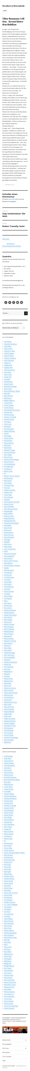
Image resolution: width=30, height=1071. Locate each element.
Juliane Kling (8, 547)
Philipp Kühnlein (9, 966)
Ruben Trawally (8, 690)
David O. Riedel (8, 813)
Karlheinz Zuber (9, 876)
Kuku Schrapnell (9, 570)
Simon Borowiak (9, 707)
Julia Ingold (7, 872)
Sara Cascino (8, 973)
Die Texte (5, 1048)
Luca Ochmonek (9, 914)
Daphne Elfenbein (9, 431)
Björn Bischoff (8, 396)
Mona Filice (7, 942)
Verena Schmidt (8, 735)
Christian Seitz (8, 803)
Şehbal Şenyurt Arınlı (10, 702)
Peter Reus (7, 669)
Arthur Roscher (8, 773)
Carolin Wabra (8, 403)
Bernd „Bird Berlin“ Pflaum (12, 391)
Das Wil (6, 434)
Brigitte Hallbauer (9, 401)
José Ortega (7, 865)
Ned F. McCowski (9, 655)
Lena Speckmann (9, 577)
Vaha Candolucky (9, 997)
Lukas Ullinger (8, 596)
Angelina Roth (8, 368)
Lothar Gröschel (9, 591)
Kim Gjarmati (8, 898)
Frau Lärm (7, 488)
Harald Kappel (8, 511)
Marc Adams (7, 603)
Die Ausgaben (7, 1044)
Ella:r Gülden (8, 455)
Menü (5, 11)
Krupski (6, 568)
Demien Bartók (8, 438)
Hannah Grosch (8, 504)
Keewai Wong (8, 895)
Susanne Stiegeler (9, 723)
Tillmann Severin (9, 987)
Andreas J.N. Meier (9, 351)
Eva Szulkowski (8, 467)
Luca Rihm (7, 594)
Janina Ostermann (9, 860)
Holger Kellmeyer (9, 518)
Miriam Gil (7, 646)
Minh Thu (7, 940)
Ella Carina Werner (9, 452)
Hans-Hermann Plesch (11, 509)
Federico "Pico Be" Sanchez (12, 476)
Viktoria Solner (8, 1004)
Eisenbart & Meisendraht (13, 6)
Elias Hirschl (8, 448)
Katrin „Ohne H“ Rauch (11, 561)
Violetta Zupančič (9, 1008)
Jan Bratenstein (8, 533)
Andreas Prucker (9, 356)
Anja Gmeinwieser (9, 370)
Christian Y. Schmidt (10, 417)
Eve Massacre (8, 469)
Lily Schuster (8, 584)
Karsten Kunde (8, 881)
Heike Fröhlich (8, 514)
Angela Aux (7, 363)
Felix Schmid (8, 481)
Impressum (6, 239)
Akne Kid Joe (8, 342)
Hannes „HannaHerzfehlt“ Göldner (14, 853)
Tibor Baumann (8, 728)
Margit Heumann (9, 613)
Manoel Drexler (8, 921)
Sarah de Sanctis (9, 698)
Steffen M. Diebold (9, 719)
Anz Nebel (7, 379)
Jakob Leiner (8, 530)
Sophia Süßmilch (9, 712)
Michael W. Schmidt (10, 641)
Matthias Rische (9, 632)
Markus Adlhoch (9, 931)
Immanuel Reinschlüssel (11, 523)
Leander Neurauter (9, 902)
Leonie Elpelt (8, 582)
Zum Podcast (6, 1056)
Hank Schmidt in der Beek (11, 502)
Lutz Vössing (8, 599)
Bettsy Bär (7, 394)
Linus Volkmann (9, 587)
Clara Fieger (7, 422)
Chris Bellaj (7, 792)
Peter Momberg (8, 667)
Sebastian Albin (8, 975)
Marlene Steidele (9, 624)
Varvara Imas (8, 999)
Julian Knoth (8, 544)
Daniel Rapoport (9, 429)
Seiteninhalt (6, 1040)
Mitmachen (6, 1052)
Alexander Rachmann (10, 344)
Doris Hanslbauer (9, 825)
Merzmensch (8, 636)
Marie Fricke (8, 928)
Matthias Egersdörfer (10, 933)
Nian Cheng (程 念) (9, 657)
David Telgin (7, 436)
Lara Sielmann (8, 900)
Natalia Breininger (9, 653)
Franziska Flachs (9, 485)
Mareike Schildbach (10, 610)
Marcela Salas (8, 606)
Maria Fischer (8, 617)
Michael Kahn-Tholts (10, 938)
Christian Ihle (8, 412)
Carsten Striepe (8, 408)
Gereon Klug (8, 495)
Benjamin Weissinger (10, 386)
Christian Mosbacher (10, 796)
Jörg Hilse (7, 542)
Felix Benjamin (8, 478)
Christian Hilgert (9, 794)
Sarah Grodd (8, 700)
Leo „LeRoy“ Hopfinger (11, 905)
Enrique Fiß (7, 829)
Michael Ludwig (8, 639)
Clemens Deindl (9, 808)
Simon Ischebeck (9, 709)
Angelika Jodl (8, 365)
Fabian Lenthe (8, 471)
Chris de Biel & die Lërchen (12, 410)
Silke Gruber (8, 705)
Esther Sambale (8, 832)
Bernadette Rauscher (10, 777)
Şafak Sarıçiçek (8, 695)
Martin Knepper (9, 627)
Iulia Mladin (7, 525)
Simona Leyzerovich (10, 982)
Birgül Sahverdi (8, 784)
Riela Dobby (7, 683)
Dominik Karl (8, 822)
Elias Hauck (7, 445)
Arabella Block (8, 382)
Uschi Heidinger (9, 731)
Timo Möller (7, 989)
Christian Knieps (9, 415)
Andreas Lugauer (9, 353)
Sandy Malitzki (8, 971)
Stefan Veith (7, 716)
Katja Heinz (7, 890)
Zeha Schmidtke (9, 740)
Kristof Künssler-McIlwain (12, 566)
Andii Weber (8, 346)
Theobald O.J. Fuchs (10, 726)
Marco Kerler (8, 608)
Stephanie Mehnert (10, 721)
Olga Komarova (8, 954)
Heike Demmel (8, 855)
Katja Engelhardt (9, 556)
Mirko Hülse (7, 648)
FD (5, 474)
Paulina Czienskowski (10, 662)
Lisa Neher (7, 589)
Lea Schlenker (8, 573)
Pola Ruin (7, 676)
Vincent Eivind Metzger (11, 738)
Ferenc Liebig (8, 848)
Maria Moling (8, 620)
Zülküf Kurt (7, 742)
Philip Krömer (8, 672)
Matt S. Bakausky (9, 629)
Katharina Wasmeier (10, 554)
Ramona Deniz (8, 679)
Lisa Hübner (7, 909)
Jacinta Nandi (8, 528)
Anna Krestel (8, 770)
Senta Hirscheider (9, 980)
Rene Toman (7, 968)
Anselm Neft (7, 377)
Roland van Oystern (10, 688)
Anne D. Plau (8, 375)
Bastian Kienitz (8, 384)
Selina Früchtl (8, 978)
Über (4, 1060)
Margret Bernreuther (10, 615)
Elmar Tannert (8, 457)
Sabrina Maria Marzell (10, 693)
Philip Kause (7, 961)
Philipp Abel (7, 964)
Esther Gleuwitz (9, 462)
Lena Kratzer (8, 575)
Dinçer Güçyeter (9, 443)
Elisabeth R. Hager (9, 450)
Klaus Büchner (8, 563)
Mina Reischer (8, 643)
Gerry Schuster (8, 497)
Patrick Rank (8, 956)
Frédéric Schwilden (9, 490)
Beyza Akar (7, 782)
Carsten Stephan (9, 405)
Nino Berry (7, 660)
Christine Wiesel (9, 419)
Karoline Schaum (9, 879)
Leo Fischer (7, 580)
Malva (6, 601)
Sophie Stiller (8, 714)
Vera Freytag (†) (8, 733)
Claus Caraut (8, 424)
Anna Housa (7, 372)
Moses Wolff (7, 650)
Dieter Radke (8, 817)
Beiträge (7, 184)
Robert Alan (7, 686)
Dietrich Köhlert (9, 820)
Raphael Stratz (8, 681)
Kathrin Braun (8, 888)
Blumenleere (8, 398)
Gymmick (7, 500)
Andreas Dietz (8, 349)
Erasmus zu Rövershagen (11, 460)
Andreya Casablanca (10, 358)
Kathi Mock (7, 886)
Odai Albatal (7, 952)
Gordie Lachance (9, 850)
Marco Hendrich (9, 923)
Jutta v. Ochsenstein (10, 549)
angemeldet (11, 199)
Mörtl (6, 945)
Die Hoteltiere (8, 441)
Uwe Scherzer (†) (9, 994)
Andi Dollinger (8, 756)
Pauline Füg (7, 665)
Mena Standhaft (9, 935)
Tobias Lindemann (9, 992)
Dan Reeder (7, 427)
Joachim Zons (8, 862)
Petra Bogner (8, 959)
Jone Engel (7, 540)
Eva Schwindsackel (9, 464)
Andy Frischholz (9, 361)
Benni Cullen (8, 389)
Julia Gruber (7, 867)
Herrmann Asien (9, 516)
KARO (6, 551)
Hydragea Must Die (9, 521)
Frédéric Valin (8, 493)
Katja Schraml (8, 558)
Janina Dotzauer (9, 535)
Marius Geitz (8, 622)
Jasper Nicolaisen (9, 537)
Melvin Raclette (8, 634)
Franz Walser (8, 483)
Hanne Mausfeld (9, 507)
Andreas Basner (8, 761)
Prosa (12, 184)
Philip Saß (7, 674)
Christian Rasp (8, 801)
